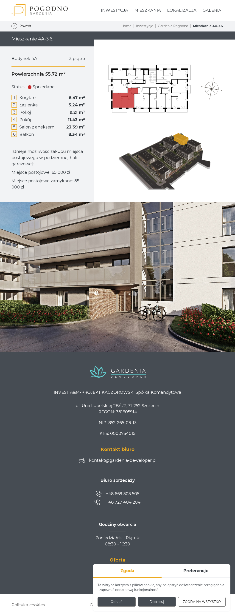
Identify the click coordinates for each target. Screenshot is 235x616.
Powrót (25, 26)
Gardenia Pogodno (173, 26)
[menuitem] (114, 10)
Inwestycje (144, 26)
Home (126, 26)
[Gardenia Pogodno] (39, 10)
